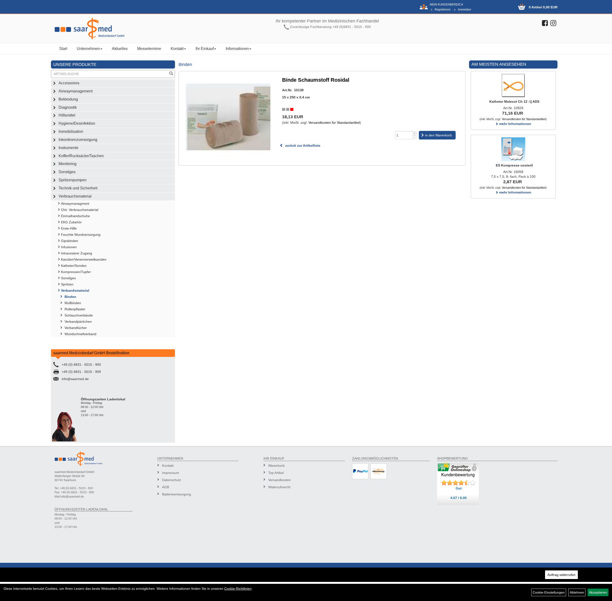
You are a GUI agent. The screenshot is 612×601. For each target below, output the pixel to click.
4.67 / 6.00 (458, 498)
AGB (165, 487)
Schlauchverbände (79, 315)
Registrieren (443, 9)
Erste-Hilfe (69, 228)
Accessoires (69, 83)
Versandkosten (279, 480)
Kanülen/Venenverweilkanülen (83, 259)
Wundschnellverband (80, 334)
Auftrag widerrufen (561, 575)
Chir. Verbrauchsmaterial (79, 210)
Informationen (237, 49)
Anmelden (464, 9)
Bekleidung (68, 99)
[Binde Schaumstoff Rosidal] (228, 117)
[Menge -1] (414, 137)
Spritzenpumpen (73, 180)
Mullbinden (73, 303)
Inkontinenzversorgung (78, 140)
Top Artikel (276, 473)
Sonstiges (67, 172)
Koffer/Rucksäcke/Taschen (81, 156)
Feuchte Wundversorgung (80, 234)
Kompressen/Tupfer (76, 272)
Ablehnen (577, 592)
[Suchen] (171, 73)
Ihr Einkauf (205, 49)
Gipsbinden (69, 241)
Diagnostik (68, 107)
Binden (70, 297)
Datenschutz (171, 480)
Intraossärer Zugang (76, 253)
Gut (459, 488)
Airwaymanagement (76, 91)
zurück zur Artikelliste (302, 145)
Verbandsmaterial (75, 290)
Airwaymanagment (75, 203)
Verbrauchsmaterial (75, 196)
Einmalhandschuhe (75, 216)
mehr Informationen (514, 124)
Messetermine (149, 49)
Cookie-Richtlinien (237, 588)
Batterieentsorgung (176, 494)
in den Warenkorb (438, 135)
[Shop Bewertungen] (458, 483)
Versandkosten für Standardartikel (334, 122)
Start (63, 49)
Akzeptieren (598, 592)
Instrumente (68, 148)
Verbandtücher (76, 328)
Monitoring (67, 164)
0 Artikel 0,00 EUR (543, 7)
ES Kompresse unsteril (514, 165)
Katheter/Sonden (74, 266)
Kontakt (177, 49)
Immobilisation (71, 131)
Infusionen (69, 247)
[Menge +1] (414, 133)
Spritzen (67, 284)
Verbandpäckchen (78, 321)
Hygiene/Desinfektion (77, 123)
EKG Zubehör (71, 222)
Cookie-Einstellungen (549, 592)
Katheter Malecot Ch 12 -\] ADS (514, 101)
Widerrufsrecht (279, 487)
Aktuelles (120, 49)
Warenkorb (276, 465)
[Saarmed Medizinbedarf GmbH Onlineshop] (115, 28)
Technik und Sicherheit (78, 188)
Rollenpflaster (75, 309)
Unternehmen (88, 49)
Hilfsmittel (67, 115)
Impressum (170, 473)
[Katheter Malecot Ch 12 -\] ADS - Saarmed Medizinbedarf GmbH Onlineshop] (513, 85)
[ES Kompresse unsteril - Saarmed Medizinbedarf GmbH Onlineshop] (513, 149)
